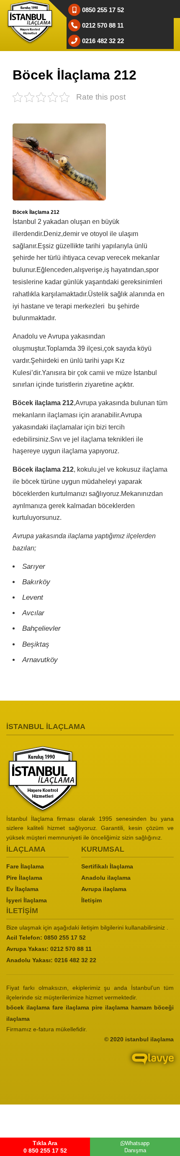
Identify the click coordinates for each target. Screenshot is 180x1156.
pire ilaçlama (110, 1007)
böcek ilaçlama (28, 1007)
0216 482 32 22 (75, 960)
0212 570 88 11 (71, 948)
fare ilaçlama (70, 1007)
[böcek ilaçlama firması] (90, 779)
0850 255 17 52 (65, 937)
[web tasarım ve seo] (90, 1065)
